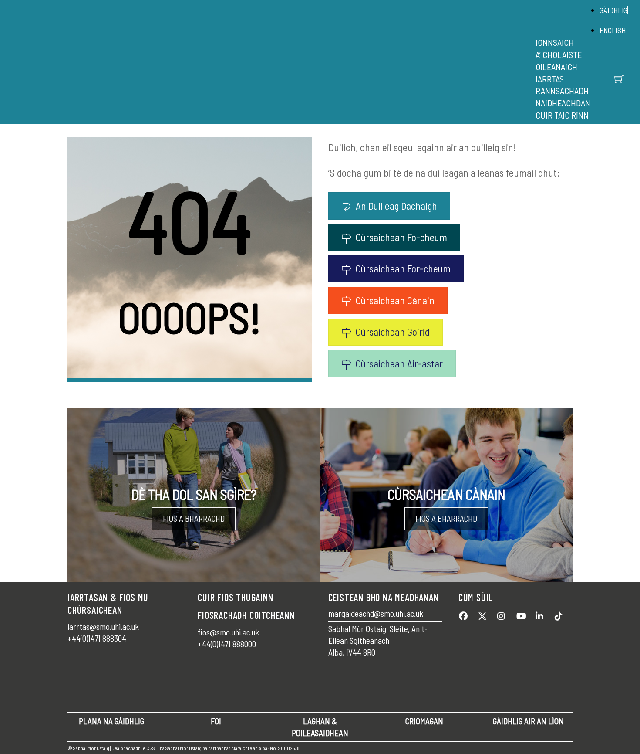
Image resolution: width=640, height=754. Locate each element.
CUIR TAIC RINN (562, 115)
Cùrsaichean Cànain (395, 300)
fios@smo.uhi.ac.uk (228, 632)
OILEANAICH (556, 66)
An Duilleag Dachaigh (396, 206)
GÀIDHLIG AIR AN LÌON (528, 721)
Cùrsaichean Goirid (393, 332)
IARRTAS (550, 79)
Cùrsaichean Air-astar (399, 363)
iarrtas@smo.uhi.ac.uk (103, 627)
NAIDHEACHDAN (563, 103)
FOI (216, 721)
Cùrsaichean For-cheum (403, 268)
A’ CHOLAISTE (559, 54)
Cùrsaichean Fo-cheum (401, 237)
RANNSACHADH (562, 90)
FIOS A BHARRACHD (194, 518)
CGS (150, 748)
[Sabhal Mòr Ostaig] (317, 72)
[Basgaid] (619, 79)
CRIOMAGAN (424, 721)
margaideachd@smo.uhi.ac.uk (375, 613)
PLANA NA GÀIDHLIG (111, 721)
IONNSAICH (555, 42)
